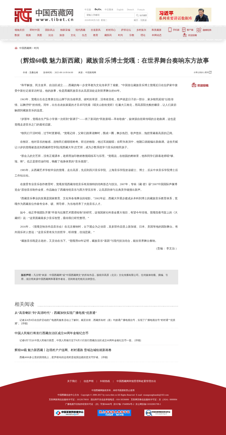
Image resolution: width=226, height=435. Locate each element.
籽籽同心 (111, 30)
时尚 (120, 35)
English (120, 9)
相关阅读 (24, 304)
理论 (143, 35)
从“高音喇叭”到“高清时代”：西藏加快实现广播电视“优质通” (56, 312)
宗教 (131, 35)
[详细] (24, 323)
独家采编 (65, 30)
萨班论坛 (126, 30)
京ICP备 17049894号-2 (123, 404)
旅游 (61, 35)
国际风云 (50, 30)
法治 (50, 35)
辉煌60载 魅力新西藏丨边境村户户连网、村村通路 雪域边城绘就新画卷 (63, 350)
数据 (17, 35)
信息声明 (88, 381)
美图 (39, 35)
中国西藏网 (25, 48)
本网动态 (157, 35)
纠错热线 (105, 381)
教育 (95, 35)
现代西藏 (80, 30)
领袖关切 (19, 30)
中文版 (88, 9)
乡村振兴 (141, 30)
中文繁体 (109, 9)
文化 (73, 35)
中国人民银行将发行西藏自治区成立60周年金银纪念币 (51, 333)
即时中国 (35, 30)
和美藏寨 (156, 30)
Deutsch (130, 9)
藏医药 (108, 35)
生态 (84, 35)
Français (141, 9)
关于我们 (72, 381)
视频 (28, 35)
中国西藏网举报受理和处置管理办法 (136, 381)
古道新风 (96, 30)
